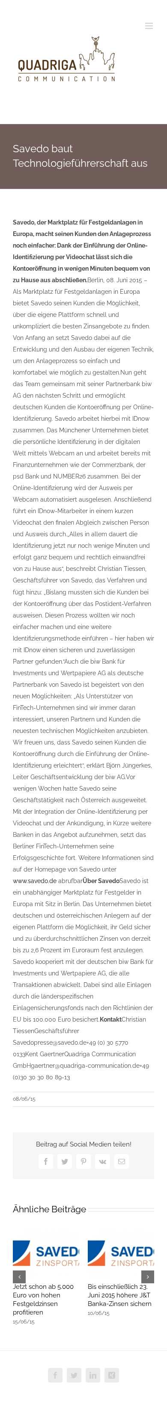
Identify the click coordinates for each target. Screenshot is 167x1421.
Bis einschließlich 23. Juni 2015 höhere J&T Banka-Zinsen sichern (120, 1295)
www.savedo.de (35, 880)
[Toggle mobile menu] (149, 25)
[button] (19, 1276)
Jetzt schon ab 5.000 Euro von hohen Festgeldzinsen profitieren (43, 1299)
